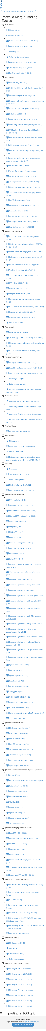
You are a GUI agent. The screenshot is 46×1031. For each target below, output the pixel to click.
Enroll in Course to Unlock (23, 1025)
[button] (1, 2)
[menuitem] (1, 5)
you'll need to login (32, 1022)
